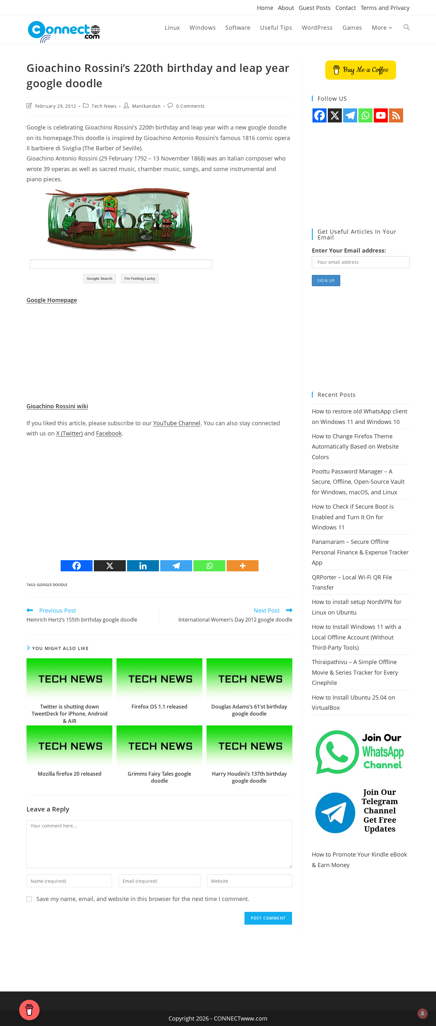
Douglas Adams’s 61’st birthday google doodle (249, 710)
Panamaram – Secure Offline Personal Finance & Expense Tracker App (360, 552)
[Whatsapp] (209, 565)
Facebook (109, 433)
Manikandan (146, 106)
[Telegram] (176, 565)
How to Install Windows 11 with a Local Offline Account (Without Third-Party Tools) (356, 637)
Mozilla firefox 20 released (69, 773)
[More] (243, 565)
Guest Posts (315, 8)
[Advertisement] (159, 356)
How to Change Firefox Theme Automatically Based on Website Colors (355, 446)
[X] (110, 565)
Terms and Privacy (385, 8)
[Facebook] (77, 565)
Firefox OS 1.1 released (159, 706)
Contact (345, 8)
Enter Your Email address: (349, 250)
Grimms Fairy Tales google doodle (159, 777)
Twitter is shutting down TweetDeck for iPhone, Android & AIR (70, 713)
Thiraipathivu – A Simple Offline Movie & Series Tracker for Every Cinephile (355, 672)
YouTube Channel (176, 423)
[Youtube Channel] (381, 115)
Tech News (104, 106)
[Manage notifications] (422, 1013)
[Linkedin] (143, 565)
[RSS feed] (396, 115)
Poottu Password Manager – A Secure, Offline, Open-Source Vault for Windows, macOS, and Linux (358, 481)
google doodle (52, 584)
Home (265, 8)
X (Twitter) (69, 433)
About (286, 8)
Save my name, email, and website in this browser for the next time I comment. (142, 899)
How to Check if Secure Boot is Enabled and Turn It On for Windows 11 (353, 517)
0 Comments (190, 106)
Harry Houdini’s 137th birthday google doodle (249, 777)
